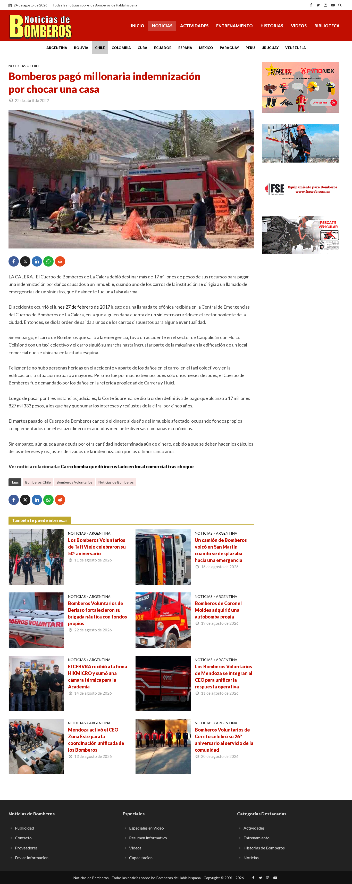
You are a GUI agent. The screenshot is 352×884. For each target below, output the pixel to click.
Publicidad (24, 827)
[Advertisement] (302, 296)
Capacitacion (141, 857)
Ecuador (163, 48)
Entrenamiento (234, 25)
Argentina (56, 48)
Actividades (194, 25)
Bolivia (81, 48)
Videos (299, 25)
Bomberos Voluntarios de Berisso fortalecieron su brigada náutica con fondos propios (97, 613)
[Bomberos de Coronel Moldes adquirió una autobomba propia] (163, 619)
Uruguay (270, 48)
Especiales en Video (146, 827)
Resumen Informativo (148, 837)
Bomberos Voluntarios (75, 482)
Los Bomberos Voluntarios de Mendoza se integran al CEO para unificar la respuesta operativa (223, 676)
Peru (250, 48)
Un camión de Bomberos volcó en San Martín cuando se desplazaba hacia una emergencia (221, 550)
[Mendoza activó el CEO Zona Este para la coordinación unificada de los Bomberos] (36, 746)
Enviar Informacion (31, 857)
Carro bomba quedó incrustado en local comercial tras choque (127, 466)
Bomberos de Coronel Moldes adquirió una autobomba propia (218, 610)
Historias (272, 25)
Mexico (206, 48)
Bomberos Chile (38, 482)
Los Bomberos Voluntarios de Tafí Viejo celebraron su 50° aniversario (97, 546)
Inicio (137, 25)
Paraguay (229, 48)
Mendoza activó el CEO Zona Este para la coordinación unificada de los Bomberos (96, 740)
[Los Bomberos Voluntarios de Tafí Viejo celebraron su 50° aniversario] (36, 556)
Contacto (23, 837)
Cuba (142, 48)
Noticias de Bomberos (116, 482)
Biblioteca (327, 25)
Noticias (162, 25)
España (185, 48)
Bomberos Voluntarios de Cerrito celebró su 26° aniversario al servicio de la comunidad (224, 740)
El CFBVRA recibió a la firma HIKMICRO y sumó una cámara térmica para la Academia (97, 676)
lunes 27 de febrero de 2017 (82, 307)
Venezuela (295, 48)
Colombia (121, 48)
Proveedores (26, 847)
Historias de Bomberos (264, 847)
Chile (100, 48)
